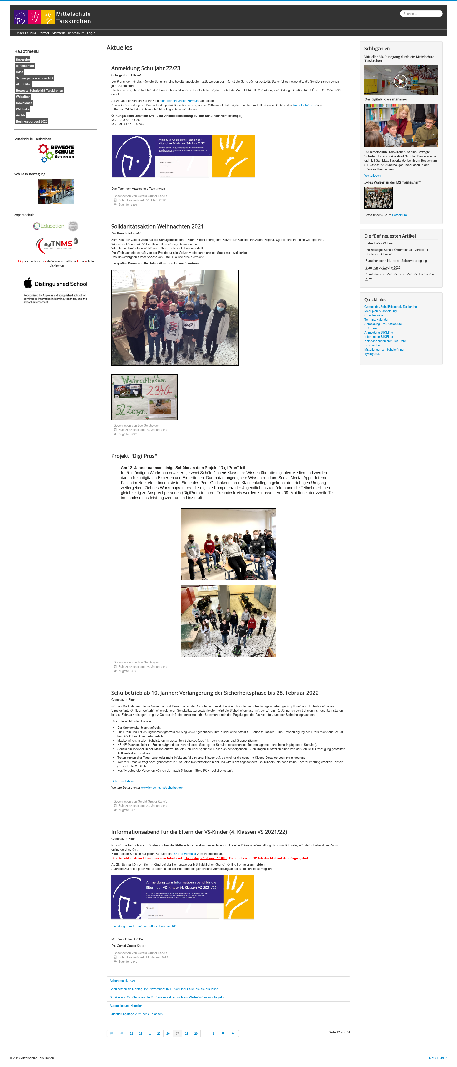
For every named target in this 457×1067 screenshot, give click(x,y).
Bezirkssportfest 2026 (31, 121)
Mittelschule (25, 65)
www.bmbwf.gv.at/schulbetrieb (162, 787)
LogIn (91, 33)
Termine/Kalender (376, 319)
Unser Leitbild (25, 33)
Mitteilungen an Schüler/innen (384, 349)
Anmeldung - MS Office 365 (383, 324)
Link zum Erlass (122, 781)
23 (140, 1033)
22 (131, 1033)
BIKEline (370, 328)
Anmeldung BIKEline (378, 332)
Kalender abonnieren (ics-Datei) (385, 341)
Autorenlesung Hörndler (126, 1005)
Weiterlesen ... (374, 175)
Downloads (24, 102)
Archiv (20, 115)
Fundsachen (372, 345)
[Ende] (234, 1033)
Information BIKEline (378, 336)
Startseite (58, 33)
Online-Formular (185, 853)
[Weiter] (224, 1033)
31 (214, 1033)
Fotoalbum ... (401, 215)
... (149, 1033)
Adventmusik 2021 (122, 980)
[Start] (112, 1033)
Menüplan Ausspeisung (380, 311)
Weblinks (23, 109)
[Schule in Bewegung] (55, 191)
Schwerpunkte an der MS (34, 78)
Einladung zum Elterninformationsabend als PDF (144, 926)
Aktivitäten (23, 84)
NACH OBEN (438, 1058)
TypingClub (372, 354)
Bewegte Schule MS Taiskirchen (39, 90)
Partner (44, 33)
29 (196, 1033)
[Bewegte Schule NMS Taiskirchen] (55, 153)
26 (168, 1033)
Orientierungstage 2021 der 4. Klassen (136, 1014)
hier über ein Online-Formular (179, 100)
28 (186, 1033)
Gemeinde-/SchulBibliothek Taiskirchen (391, 306)
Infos (19, 72)
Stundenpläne (373, 315)
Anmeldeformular (305, 105)
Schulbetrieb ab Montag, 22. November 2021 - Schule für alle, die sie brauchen (164, 989)
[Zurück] (122, 1033)
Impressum (76, 33)
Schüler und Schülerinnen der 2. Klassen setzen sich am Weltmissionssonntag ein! (168, 997)
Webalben (23, 96)
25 (158, 1033)
